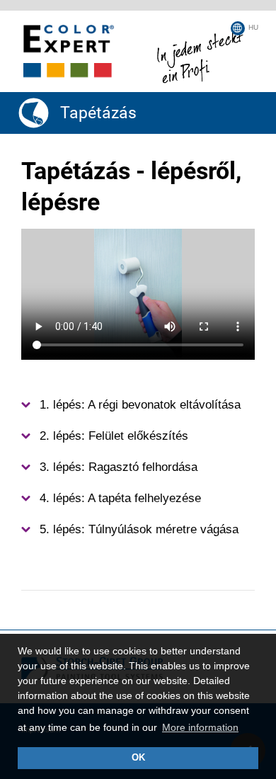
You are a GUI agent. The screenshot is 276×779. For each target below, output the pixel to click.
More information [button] (200, 727)
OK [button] (138, 758)
